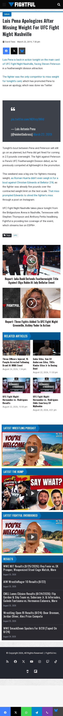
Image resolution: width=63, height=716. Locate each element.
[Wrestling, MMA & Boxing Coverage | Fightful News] (21, 4)
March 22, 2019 (42, 134)
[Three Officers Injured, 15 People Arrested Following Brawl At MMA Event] (16, 348)
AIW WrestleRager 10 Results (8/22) (24, 581)
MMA (7, 14)
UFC (15, 235)
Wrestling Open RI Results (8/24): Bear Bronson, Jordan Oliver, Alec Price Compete (31, 614)
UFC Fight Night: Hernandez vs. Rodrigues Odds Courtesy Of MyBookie (45, 401)
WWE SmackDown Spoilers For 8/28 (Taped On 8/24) (30, 630)
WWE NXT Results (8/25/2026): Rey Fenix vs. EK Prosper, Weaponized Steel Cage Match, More (30, 567)
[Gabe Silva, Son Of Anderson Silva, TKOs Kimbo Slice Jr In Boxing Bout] (47, 348)
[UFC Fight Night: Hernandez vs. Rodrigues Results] (16, 385)
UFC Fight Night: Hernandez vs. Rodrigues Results (15, 400)
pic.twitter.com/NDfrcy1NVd (27, 119)
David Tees (10, 42)
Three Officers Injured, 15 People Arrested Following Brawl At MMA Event (16, 362)
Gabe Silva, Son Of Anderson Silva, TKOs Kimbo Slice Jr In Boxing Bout (45, 363)
